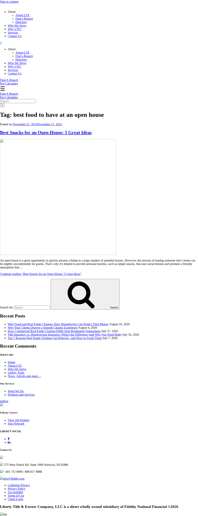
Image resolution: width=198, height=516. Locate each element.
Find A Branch (9, 80)
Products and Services (21, 394)
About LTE (22, 15)
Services (13, 32)
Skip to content (9, 1)
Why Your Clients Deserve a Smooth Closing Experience (43, 327)
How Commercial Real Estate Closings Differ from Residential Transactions (54, 331)
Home (11, 362)
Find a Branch (24, 18)
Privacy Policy (17, 488)
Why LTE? (14, 29)
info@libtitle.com (13, 478)
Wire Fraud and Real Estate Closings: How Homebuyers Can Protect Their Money (58, 324)
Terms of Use (16, 495)
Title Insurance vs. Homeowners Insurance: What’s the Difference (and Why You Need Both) (65, 334)
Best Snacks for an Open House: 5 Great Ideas (46, 132)
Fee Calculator (9, 83)
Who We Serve (17, 25)
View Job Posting (18, 420)
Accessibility (15, 492)
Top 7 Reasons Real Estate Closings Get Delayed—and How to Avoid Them (55, 338)
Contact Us (14, 36)
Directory (21, 22)
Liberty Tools (16, 372)
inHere (4, 401)
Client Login (15, 499)
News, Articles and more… (24, 376)
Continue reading (40, 274)
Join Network (16, 423)
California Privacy (19, 485)
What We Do (16, 391)
